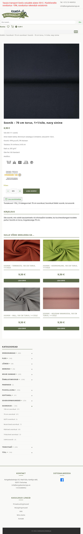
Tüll (4, 452)
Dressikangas (8, 353)
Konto (2, 27)
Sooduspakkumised (11, 400)
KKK (21, 511)
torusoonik (69, 203)
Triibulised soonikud (11, 434)
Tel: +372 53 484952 (68, 2)
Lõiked (5, 363)
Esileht (2, 35)
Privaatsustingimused (21, 504)
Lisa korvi (31, 191)
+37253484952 (21, 488)
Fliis (4, 358)
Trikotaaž (7, 447)
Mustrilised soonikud (11, 424)
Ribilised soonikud (10, 429)
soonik (61, 203)
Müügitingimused (21, 508)
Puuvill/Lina (8, 390)
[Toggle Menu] (76, 31)
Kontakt (21, 519)
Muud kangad (9, 374)
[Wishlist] (8, 26)
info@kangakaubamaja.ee (69, 6)
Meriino (6, 369)
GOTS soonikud (9, 419)
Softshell (7, 395)
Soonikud (9, 35)
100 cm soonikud (10, 409)
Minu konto (21, 515)
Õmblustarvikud (10, 379)
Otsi (80, 22)
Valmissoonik (8, 439)
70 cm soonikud (20, 35)
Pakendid (6, 385)
